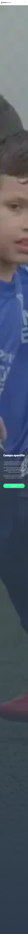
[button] (14, 486)
